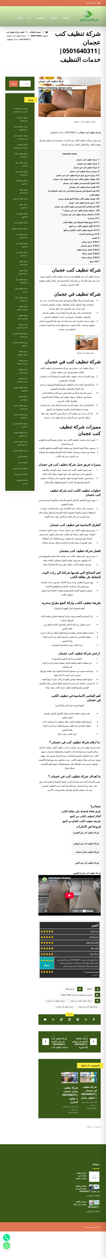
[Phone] (6, 1237)
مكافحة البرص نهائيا (21, 474)
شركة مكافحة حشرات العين (23, 371)
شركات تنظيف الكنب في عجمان (81, 1001)
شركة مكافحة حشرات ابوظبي (22, 353)
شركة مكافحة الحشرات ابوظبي (22, 308)
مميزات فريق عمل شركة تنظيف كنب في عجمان (77, 175)
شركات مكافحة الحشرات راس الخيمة (20, 146)
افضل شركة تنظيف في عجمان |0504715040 (77, 995)
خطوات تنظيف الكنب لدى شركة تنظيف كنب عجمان (76, 179)
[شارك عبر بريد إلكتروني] (45, 1019)
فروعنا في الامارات (89, 234)
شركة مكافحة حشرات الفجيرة (22, 380)
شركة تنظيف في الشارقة (23, 191)
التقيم (95, 238)
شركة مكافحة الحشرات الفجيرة (22, 326)
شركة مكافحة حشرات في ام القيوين (20, 434)
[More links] (9, 14)
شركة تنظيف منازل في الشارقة (21, 281)
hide (74, 154)
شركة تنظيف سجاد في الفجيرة (21, 173)
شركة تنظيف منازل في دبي (21, 290)
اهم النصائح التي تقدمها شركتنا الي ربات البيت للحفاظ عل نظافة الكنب (71, 574)
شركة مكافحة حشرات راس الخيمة (20, 407)
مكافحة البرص (23, 462)
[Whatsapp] (6, 1245)
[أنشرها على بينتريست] (77, 1019)
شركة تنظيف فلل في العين (22, 182)
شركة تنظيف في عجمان (88, 163)
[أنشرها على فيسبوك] (93, 1019)
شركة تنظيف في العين (20, 199)
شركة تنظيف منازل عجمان (87, 851)
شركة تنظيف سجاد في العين (21, 164)
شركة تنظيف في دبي (21, 222)
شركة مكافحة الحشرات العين (23, 317)
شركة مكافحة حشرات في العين (20, 425)
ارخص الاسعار (90, 245)
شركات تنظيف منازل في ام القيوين (21, 128)
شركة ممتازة (90, 257)
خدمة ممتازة (90, 242)
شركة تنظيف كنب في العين (87, 862)
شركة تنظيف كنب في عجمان (86, 167)
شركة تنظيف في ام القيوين (22, 215)
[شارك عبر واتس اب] (53, 1019)
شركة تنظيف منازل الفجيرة (23, 272)
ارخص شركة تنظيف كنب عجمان (84, 202)
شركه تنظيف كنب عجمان (64, 1007)
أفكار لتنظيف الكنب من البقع (84, 226)
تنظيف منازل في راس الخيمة (22, 119)
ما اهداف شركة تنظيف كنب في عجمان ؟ (80, 214)
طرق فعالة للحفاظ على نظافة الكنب (81, 222)
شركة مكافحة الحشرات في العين (20, 344)
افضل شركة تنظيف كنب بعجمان (84, 187)
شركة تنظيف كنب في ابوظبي (86, 843)
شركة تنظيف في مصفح (20, 228)
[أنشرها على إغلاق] (85, 1019)
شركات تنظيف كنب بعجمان (56, 1001)
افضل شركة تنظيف (87, 249)
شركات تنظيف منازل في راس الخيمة (21, 137)
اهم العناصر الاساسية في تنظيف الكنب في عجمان (76, 206)
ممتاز (94, 261)
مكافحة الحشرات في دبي (22, 481)
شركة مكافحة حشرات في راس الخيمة (20, 443)
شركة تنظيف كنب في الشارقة (22, 236)
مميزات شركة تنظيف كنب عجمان (84, 171)
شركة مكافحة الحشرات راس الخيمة (20, 335)
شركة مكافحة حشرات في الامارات (20, 416)
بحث (13, 83)
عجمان (77, 276)
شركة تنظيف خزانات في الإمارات (21, 155)
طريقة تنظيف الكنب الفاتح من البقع (81, 230)
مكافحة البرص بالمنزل (20, 468)
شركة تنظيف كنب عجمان (87, 159)
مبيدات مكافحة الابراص (20, 450)
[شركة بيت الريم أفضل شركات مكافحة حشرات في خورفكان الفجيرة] (89, 16)
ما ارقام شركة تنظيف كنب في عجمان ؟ (81, 210)
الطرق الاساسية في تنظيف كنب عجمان (81, 183)
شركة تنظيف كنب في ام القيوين (87, 873)
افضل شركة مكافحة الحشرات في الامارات (20, 110)
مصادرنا (93, 218)
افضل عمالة (90, 253)
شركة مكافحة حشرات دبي (23, 398)
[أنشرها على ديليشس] (61, 1019)
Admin (89, 989)
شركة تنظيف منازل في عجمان (21, 299)
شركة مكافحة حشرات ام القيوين (20, 389)
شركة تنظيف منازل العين (23, 263)
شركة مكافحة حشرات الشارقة (22, 362)
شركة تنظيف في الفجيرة (23, 206)
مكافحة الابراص (22, 456)
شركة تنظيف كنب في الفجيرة (86, 832)
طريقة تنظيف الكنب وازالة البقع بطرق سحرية (78, 198)
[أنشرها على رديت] (69, 1019)
